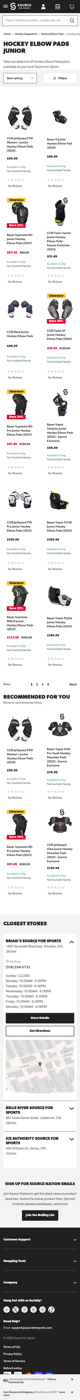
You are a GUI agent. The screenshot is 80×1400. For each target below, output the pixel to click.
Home (7, 33)
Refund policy (12, 1368)
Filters (62, 78)
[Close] (72, 1380)
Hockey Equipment (26, 33)
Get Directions (40, 1031)
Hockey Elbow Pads (52, 33)
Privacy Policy (12, 1354)
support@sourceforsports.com (32, 1327)
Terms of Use (11, 1346)
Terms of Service (14, 1361)
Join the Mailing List (40, 1215)
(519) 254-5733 (18, 967)
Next (73, 684)
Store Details (40, 1018)
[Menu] (5, 6)
